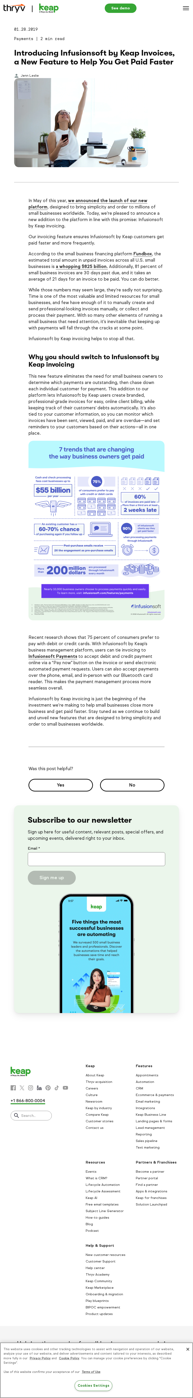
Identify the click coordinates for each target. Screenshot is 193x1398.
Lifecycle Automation (103, 1185)
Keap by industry (99, 1108)
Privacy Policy (40, 1358)
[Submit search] (16, 1116)
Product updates (99, 1314)
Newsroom (94, 1102)
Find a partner (147, 1185)
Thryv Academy (97, 1275)
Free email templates (102, 1204)
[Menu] (185, 8)
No (132, 785)
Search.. (28, 1115)
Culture (92, 1095)
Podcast (92, 1231)
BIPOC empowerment (103, 1307)
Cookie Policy (69, 1358)
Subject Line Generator (105, 1211)
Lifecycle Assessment (103, 1191)
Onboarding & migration (104, 1294)
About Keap (95, 1075)
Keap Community (99, 1281)
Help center (95, 1268)
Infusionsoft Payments (52, 656)
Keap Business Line (151, 1115)
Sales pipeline (146, 1141)
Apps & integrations (151, 1191)
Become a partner (150, 1172)
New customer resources (105, 1255)
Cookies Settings (93, 1385)
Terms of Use (91, 1372)
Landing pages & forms (154, 1121)
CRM (139, 1088)
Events (91, 1172)
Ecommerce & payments (155, 1095)
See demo (120, 8)
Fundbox (142, 253)
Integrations (145, 1108)
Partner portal (147, 1178)
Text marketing (148, 1147)
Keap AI (91, 1198)
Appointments (147, 1075)
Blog (89, 1224)
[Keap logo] (31, 8)
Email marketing (148, 1102)
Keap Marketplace (100, 1288)
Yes (60, 785)
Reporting (144, 1134)
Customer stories (99, 1121)
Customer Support (101, 1261)
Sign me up (52, 878)
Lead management (150, 1128)
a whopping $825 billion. (82, 266)
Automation (145, 1082)
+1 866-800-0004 (28, 1100)
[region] (96, 1370)
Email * (34, 848)
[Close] (188, 1349)
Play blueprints (97, 1301)
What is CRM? (96, 1178)
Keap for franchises (151, 1198)
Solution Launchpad (151, 1204)
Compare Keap (97, 1115)
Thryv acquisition (99, 1082)
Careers (92, 1088)
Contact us (95, 1128)
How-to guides (97, 1218)
